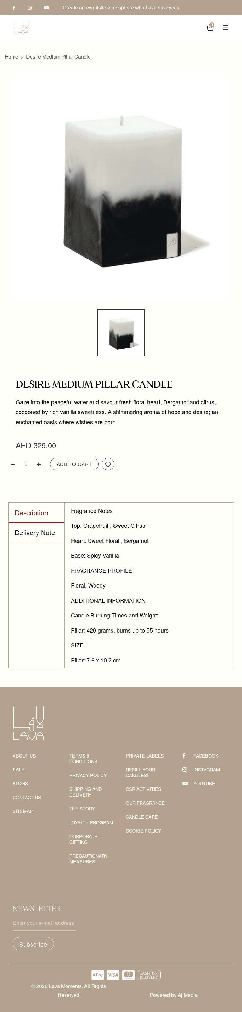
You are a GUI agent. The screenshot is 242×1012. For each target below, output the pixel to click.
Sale (19, 770)
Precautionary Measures (88, 859)
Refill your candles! (140, 772)
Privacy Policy (88, 775)
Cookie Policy (143, 831)
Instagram (206, 770)
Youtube (204, 784)
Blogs (20, 784)
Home (11, 56)
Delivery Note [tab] (35, 532)
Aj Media (188, 994)
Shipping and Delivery (85, 792)
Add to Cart (74, 464)
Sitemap (23, 811)
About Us (24, 756)
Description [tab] (31, 512)
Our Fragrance (145, 803)
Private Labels (145, 756)
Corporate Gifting (83, 839)
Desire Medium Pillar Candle (58, 56)
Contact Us (27, 797)
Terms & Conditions (83, 759)
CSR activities (143, 789)
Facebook (205, 756)
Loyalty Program (91, 823)
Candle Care (142, 817)
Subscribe (33, 944)
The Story (82, 809)
